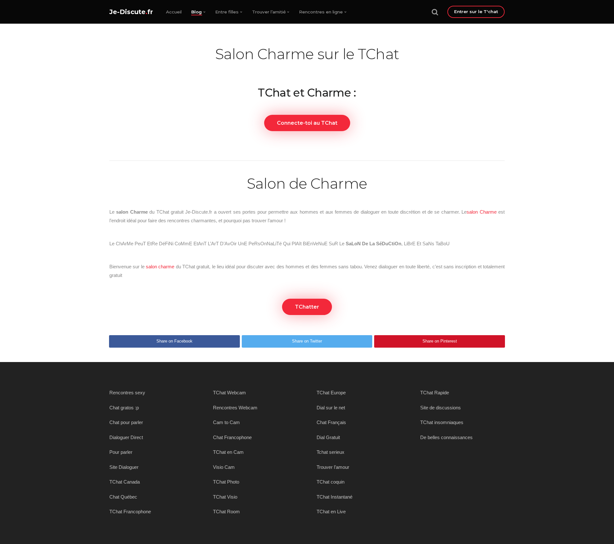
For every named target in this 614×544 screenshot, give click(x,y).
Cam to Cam (226, 422)
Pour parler (120, 452)
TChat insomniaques (441, 422)
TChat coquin (330, 482)
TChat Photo (226, 482)
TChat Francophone (130, 511)
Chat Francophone (232, 437)
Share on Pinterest (439, 341)
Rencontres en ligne (321, 11)
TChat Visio (225, 497)
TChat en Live (331, 511)
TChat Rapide (434, 392)
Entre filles (227, 11)
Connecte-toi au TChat (307, 123)
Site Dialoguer (123, 467)
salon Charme (481, 212)
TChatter (307, 307)
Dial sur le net (331, 407)
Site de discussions (440, 407)
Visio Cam (224, 467)
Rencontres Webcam (235, 407)
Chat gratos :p (124, 407)
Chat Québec (123, 497)
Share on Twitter (307, 341)
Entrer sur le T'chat (476, 11)
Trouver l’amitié (269, 11)
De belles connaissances (446, 437)
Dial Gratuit (328, 437)
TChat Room (226, 511)
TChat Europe (331, 392)
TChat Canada (124, 482)
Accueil (174, 11)
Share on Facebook (174, 341)
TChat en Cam (228, 452)
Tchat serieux (330, 452)
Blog (196, 11)
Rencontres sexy (127, 392)
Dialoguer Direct (126, 437)
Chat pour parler (126, 422)
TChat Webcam (229, 392)
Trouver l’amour (333, 467)
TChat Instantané (334, 497)
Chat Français (331, 422)
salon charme (160, 266)
